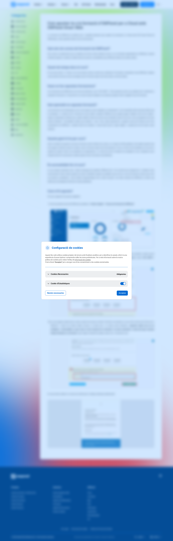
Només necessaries (55, 293)
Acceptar (122, 293)
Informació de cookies (83, 260)
